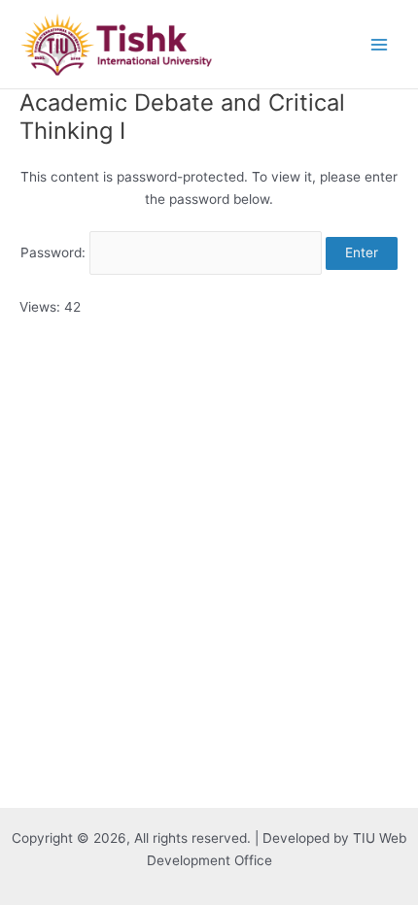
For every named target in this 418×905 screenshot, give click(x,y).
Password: (54, 252)
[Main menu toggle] (380, 44)
